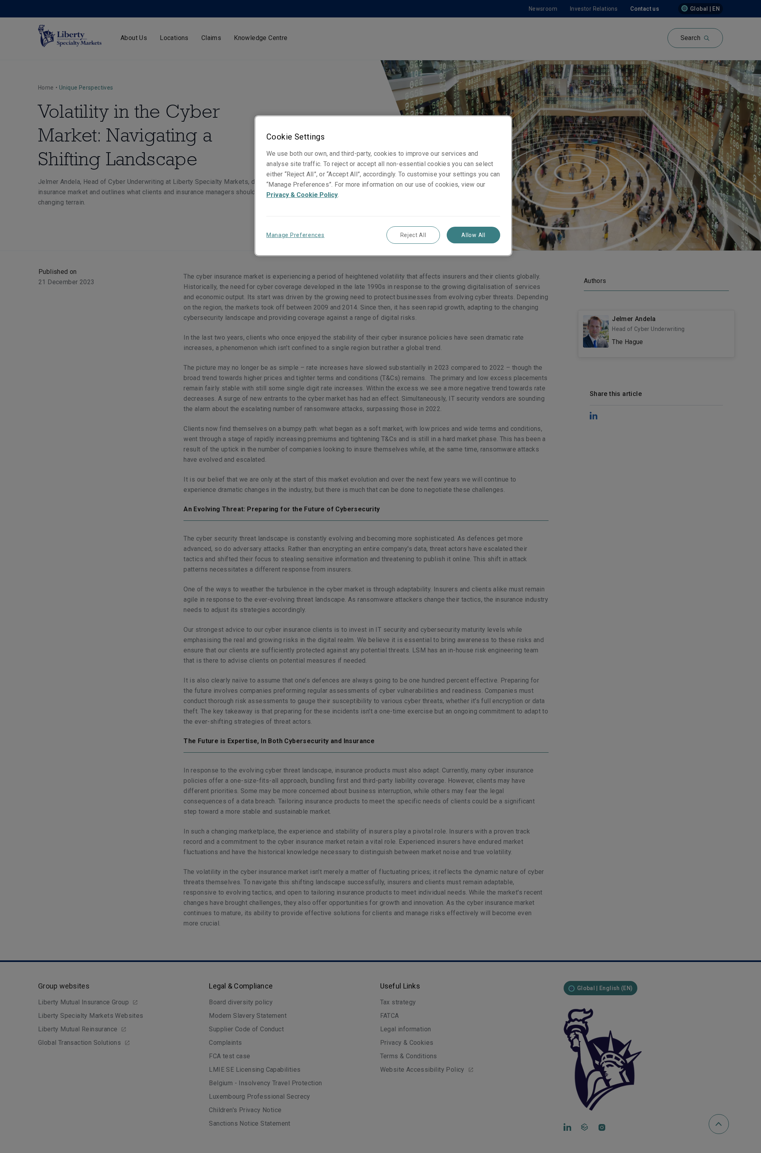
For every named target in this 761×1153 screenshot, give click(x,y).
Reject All (413, 235)
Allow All (473, 235)
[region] (383, 185)
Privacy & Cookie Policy (302, 195)
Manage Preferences (295, 235)
